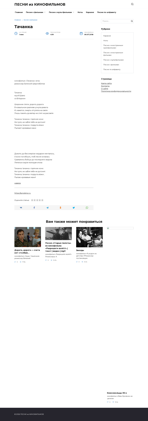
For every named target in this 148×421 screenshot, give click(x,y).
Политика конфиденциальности (116, 91)
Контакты (105, 86)
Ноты (80, 12)
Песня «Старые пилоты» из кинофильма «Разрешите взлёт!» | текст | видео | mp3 (58, 247)
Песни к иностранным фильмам (113, 54)
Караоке (90, 12)
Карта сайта (106, 83)
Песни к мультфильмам (60, 12)
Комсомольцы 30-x (117, 393)
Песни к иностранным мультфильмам (113, 46)
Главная (19, 12)
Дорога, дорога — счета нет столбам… (27, 251)
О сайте (104, 89)
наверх (17, 183)
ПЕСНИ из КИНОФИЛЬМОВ (39, 4)
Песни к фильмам (34, 12)
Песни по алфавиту (106, 12)
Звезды (80, 250)
